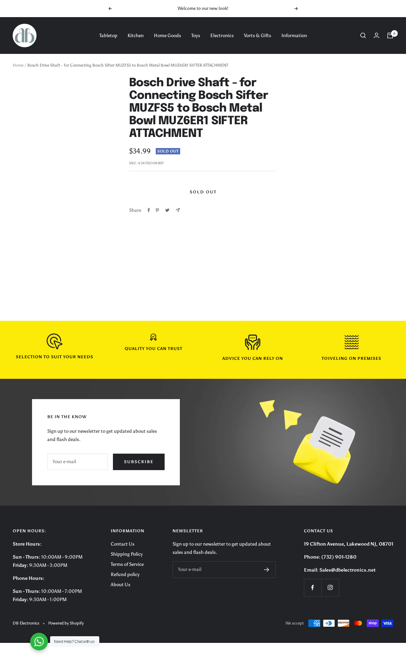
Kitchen (136, 35)
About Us (120, 584)
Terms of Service (127, 564)
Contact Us (122, 544)
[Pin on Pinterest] (157, 210)
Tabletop (108, 35)
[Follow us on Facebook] (312, 587)
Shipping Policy (127, 554)
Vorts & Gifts (257, 35)
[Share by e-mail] (178, 210)
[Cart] (390, 35)
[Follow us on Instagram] (330, 587)
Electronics (222, 35)
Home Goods (167, 35)
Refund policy (125, 574)
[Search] (363, 35)
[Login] (376, 35)
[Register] (266, 569)
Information (294, 35)
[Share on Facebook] (148, 210)
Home (18, 65)
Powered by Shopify (66, 623)
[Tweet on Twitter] (167, 210)
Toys (195, 35)
